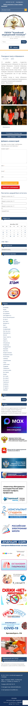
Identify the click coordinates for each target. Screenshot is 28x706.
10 (3, 232)
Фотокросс (6, 380)
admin (12, 59)
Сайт (2, 177)
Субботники (6, 364)
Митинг (5, 335)
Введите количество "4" (8, 201)
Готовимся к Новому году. (14, 133)
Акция (4, 309)
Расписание (6, 356)
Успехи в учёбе (7, 370)
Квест (4, 325)
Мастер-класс (6, 331)
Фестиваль (6, 372)
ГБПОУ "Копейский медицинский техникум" (14, 33)
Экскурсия (5, 386)
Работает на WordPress (9, 702)
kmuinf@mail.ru (19, 2)
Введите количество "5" (8, 196)
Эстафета (5, 388)
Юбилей (5, 390)
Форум (5, 374)
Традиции (5, 366)
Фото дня (5, 376)
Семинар (5, 358)
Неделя (5, 339)
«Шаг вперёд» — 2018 (14, 137)
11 (6, 232)
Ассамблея (6, 311)
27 (14, 236)
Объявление (6, 343)
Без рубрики (6, 313)
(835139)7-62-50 (10, 2)
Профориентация (7, 354)
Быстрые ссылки (6, 10)
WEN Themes (15, 704)
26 (10, 236)
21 (17, 234)
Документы (6, 323)
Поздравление (7, 347)
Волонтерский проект (9, 317)
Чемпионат (6, 382)
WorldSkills (5, 307)
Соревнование (7, 360)
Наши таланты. (7, 337)
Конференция (6, 329)
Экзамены (5, 384)
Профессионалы (7, 352)
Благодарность (7, 315)
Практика (5, 350)
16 (25, 232)
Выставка (5, 321)
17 (3, 234)
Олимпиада (6, 345)
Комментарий (5, 149)
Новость (5, 341)
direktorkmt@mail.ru (16, 687)
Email (3, 171)
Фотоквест (6, 378)
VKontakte (14, 698)
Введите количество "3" (8, 206)
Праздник (5, 348)
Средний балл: (5, 211)
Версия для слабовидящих (10, 187)
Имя (2, 165)
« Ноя (2, 241)
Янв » (6, 241)
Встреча (5, 319)
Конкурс (5, 327)
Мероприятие (6, 127)
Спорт (4, 362)
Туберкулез (6, 368)
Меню (15, 47)
